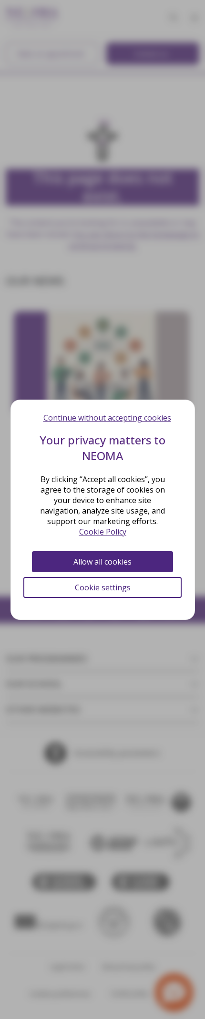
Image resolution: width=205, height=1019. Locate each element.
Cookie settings (103, 587)
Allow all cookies (102, 561)
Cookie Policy (102, 531)
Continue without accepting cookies (107, 417)
